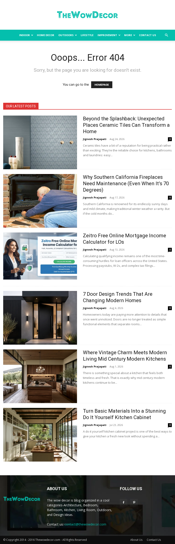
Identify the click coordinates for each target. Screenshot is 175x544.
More (128, 35)
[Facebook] (123, 502)
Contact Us (147, 35)
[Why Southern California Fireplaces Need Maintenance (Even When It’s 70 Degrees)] (40, 201)
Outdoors (66, 35)
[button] (166, 35)
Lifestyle (87, 35)
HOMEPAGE (102, 84)
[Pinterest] (134, 502)
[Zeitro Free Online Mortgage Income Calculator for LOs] (40, 256)
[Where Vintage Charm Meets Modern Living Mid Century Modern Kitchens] (40, 376)
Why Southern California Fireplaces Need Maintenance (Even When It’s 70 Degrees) (126, 183)
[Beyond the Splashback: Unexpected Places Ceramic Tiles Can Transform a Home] (40, 142)
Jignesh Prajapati (94, 139)
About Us (136, 540)
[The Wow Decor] (87, 15)
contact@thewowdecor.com (85, 524)
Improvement (107, 35)
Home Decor (45, 35)
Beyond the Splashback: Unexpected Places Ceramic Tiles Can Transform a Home (126, 125)
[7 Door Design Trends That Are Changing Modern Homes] (40, 318)
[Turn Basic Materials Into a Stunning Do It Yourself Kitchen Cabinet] (40, 435)
